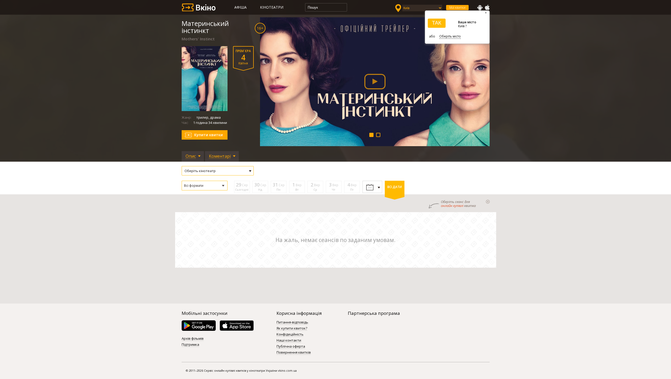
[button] (205, 185)
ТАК (436, 23)
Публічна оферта (291, 346)
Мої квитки (457, 7)
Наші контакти (289, 340)
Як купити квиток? (292, 328)
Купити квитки (208, 134)
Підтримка (190, 345)
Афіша (240, 7)
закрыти (488, 202)
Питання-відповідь (292, 322)
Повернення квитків (294, 352)
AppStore (487, 7)
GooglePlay (480, 7)
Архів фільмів (193, 339)
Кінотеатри (271, 7)
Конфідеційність (290, 334)
